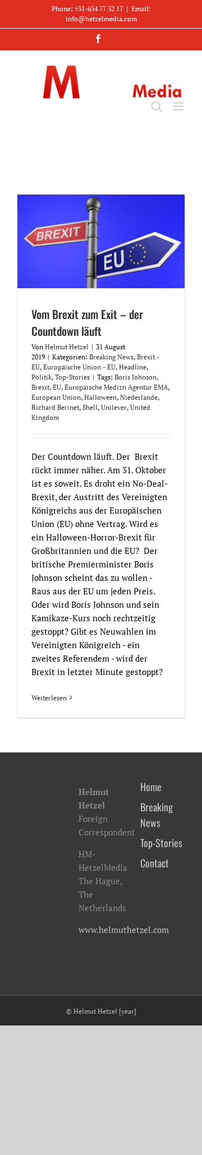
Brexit (40, 387)
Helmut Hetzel (67, 347)
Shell (90, 407)
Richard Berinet (55, 407)
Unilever (114, 407)
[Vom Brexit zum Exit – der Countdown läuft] (101, 241)
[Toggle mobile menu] (179, 106)
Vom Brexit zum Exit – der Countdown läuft (87, 322)
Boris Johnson (135, 377)
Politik (41, 377)
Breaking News (111, 357)
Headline (132, 367)
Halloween (100, 397)
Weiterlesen (49, 698)
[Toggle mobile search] (156, 106)
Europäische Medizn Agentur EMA (116, 387)
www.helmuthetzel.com (124, 929)
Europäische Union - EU (79, 367)
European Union (56, 397)
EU (57, 387)
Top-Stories (72, 377)
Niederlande (139, 397)
